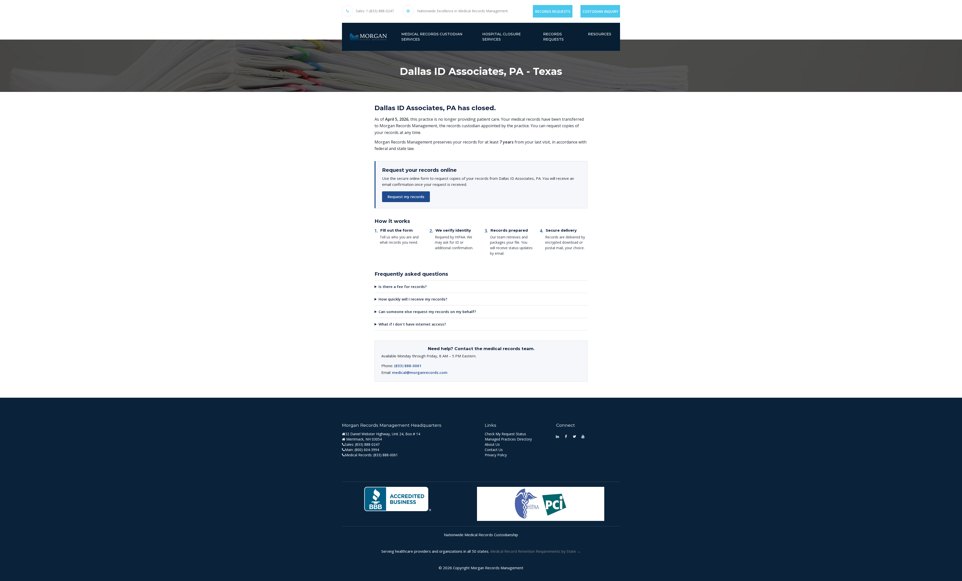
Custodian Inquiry (600, 11)
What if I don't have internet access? (412, 324)
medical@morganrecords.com (419, 372)
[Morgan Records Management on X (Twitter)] (574, 436)
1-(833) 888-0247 (380, 11)
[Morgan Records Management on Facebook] (566, 436)
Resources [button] (599, 34)
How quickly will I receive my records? (413, 299)
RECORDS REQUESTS (553, 37)
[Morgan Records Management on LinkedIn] (557, 436)
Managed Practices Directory (508, 439)
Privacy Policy (496, 455)
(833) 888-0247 (367, 444)
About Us (492, 444)
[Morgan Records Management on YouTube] (583, 436)
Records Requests (552, 11)
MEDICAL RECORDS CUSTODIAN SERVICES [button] (431, 37)
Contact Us (494, 449)
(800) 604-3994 (366, 449)
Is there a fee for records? (403, 286)
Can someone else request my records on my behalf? (427, 311)
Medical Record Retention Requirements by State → (535, 551)
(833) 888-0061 (408, 365)
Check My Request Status (505, 433)
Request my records (406, 196)
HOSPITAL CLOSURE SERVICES (501, 37)
